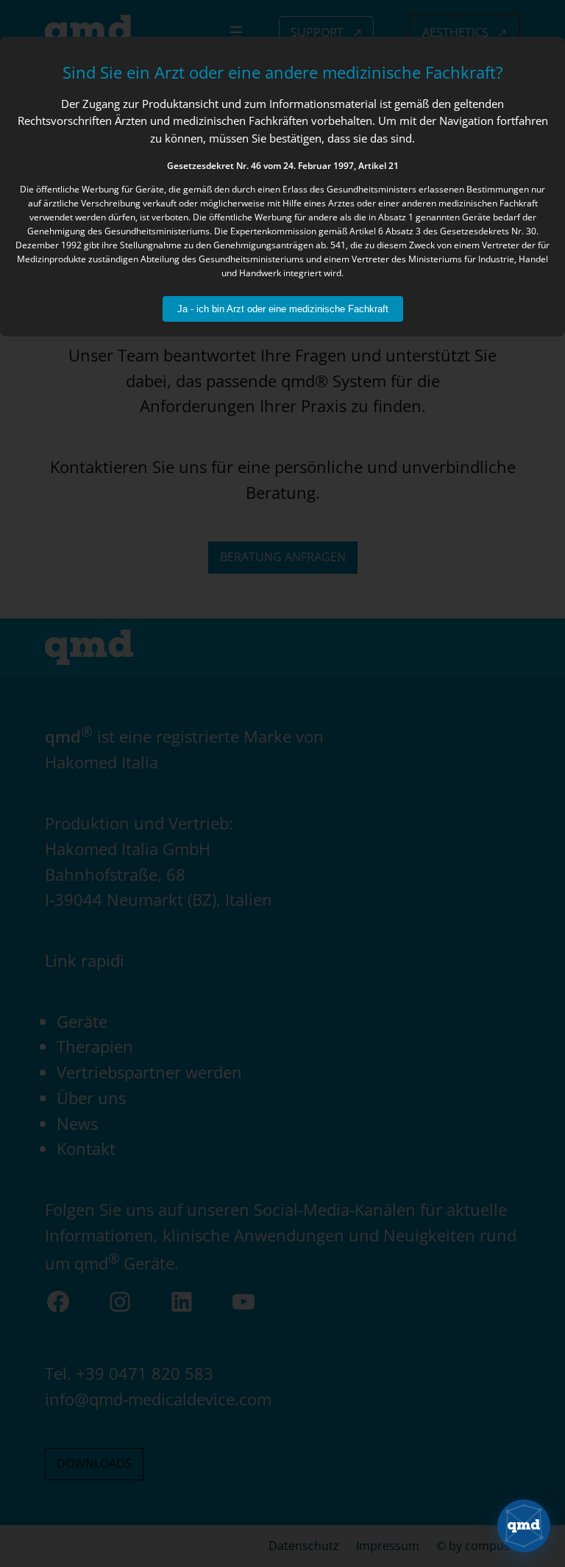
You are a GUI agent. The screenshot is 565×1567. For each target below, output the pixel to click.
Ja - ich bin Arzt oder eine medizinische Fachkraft (282, 308)
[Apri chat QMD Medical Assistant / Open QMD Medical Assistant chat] (523, 1525)
